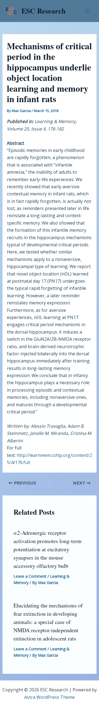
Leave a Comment (29, 576)
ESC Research (43, 11)
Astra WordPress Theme (49, 697)
